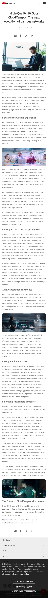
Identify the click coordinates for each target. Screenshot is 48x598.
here (7, 520)
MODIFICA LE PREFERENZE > (24, 591)
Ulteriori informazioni (20, 574)
